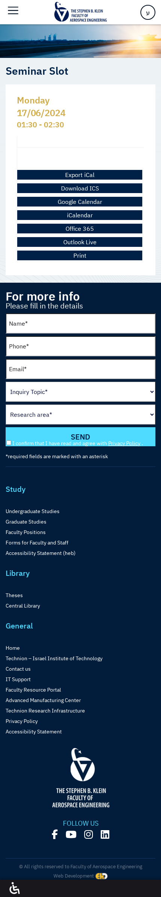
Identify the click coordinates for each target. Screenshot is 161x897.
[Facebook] (54, 834)
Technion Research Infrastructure (45, 710)
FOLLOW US (80, 823)
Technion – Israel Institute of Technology (54, 658)
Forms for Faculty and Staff (37, 542)
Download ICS (80, 188)
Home (13, 648)
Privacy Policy (124, 443)
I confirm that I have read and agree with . (77, 443)
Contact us (18, 668)
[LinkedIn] (105, 834)
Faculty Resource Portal (33, 689)
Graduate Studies (26, 521)
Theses (14, 595)
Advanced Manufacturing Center (43, 700)
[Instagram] (88, 834)
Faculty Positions (26, 532)
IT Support (18, 679)
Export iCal (79, 175)
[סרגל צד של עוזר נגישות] (15, 888)
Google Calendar (80, 201)
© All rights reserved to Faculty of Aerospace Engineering (80, 866)
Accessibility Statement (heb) (41, 553)
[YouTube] (71, 834)
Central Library (23, 605)
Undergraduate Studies (33, 511)
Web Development (74, 876)
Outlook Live (80, 242)
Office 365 (80, 228)
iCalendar (80, 215)
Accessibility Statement (34, 731)
